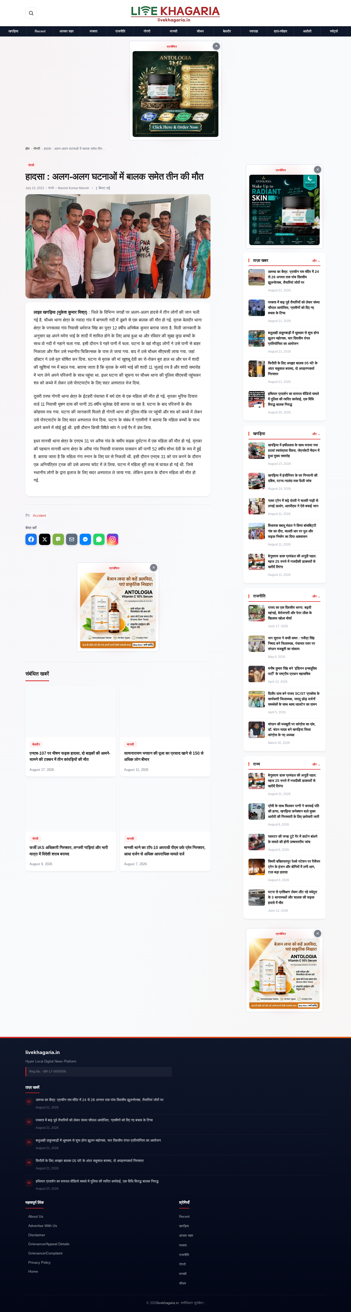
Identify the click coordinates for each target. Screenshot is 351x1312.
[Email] (71, 539)
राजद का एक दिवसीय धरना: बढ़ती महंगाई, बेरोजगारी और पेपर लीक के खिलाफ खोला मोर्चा (290, 612)
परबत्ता (93, 31)
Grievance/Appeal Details (48, 1244)
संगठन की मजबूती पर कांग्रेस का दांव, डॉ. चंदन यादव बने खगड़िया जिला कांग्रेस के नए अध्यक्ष (292, 729)
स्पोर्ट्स (334, 31)
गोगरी (147, 31)
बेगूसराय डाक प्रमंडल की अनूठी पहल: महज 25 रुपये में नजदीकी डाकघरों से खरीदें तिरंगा (292, 561)
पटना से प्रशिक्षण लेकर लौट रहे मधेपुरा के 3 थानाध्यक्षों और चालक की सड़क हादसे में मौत (292, 897)
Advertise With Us (42, 1226)
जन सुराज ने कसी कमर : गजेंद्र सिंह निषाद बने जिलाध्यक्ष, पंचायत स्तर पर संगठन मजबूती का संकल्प (291, 643)
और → (316, 261)
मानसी (173, 31)
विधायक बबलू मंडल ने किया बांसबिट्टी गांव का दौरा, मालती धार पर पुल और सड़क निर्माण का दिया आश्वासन (292, 530)
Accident (39, 516)
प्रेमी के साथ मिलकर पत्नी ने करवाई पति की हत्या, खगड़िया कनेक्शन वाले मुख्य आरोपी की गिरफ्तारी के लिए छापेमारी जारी (293, 811)
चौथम (200, 31)
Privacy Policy (39, 1262)
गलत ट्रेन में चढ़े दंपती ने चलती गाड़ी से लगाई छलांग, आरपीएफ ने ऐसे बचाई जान (293, 503)
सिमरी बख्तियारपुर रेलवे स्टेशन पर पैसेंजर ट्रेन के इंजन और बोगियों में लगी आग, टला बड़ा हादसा (294, 866)
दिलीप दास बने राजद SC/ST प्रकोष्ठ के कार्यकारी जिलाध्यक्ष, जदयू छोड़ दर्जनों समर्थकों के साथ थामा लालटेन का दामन (293, 698)
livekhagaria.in (42, 1052)
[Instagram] (112, 539)
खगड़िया (13, 31)
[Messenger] (85, 539)
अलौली (307, 31)
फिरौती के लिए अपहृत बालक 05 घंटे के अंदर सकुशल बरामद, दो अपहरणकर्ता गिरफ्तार (292, 368)
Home (33, 1271)
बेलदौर (227, 31)
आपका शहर (67, 31)
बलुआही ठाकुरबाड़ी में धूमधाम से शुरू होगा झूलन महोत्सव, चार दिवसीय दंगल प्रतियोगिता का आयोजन (293, 338)
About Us (35, 1216)
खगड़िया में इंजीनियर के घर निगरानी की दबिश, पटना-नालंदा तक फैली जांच (292, 478)
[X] (44, 539)
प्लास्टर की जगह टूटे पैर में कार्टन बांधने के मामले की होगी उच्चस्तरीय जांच (292, 839)
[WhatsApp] (99, 539)
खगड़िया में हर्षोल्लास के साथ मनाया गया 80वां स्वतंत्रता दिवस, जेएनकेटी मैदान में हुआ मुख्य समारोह (293, 450)
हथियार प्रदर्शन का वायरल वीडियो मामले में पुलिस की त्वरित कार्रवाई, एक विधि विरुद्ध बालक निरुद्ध (293, 399)
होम (27, 149)
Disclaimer (36, 1235)
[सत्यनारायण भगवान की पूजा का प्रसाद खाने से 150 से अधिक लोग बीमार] (165, 731)
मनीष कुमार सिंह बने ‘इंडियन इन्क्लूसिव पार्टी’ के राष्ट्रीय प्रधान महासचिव (292, 671)
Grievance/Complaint (45, 1253)
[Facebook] (31, 539)
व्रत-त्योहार (280, 31)
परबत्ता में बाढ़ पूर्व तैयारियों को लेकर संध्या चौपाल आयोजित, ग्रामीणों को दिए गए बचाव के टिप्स (294, 307)
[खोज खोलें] (31, 13)
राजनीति (120, 31)
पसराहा (254, 31)
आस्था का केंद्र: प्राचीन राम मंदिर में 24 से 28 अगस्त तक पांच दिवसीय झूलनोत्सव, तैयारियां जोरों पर (293, 277)
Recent (40, 31)
